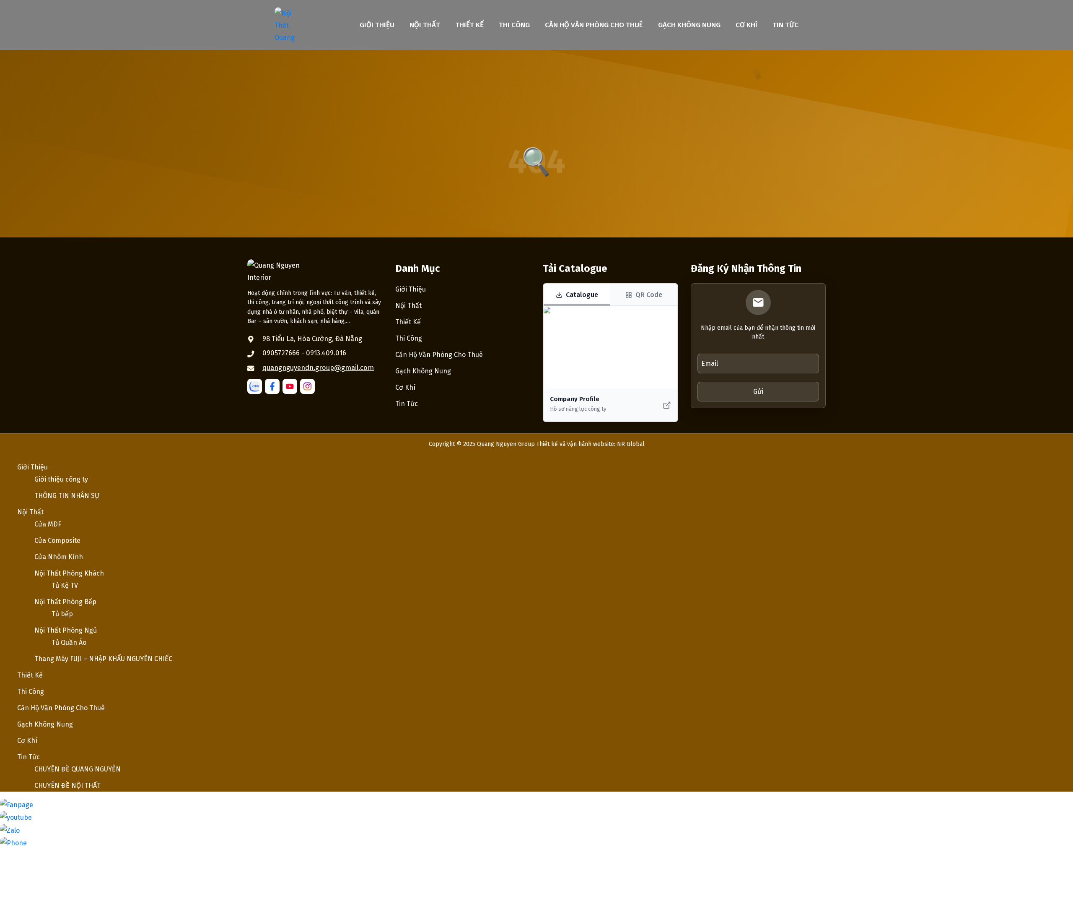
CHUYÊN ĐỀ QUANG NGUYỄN (77, 769)
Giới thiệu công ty (61, 479)
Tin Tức (785, 25)
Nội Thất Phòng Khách (69, 573)
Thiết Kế (469, 25)
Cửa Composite (57, 541)
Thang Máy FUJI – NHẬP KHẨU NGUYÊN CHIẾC (103, 659)
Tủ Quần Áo (69, 642)
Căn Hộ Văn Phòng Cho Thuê (594, 25)
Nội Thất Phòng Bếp (65, 602)
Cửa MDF (47, 524)
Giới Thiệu (377, 25)
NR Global (631, 444)
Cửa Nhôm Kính (58, 557)
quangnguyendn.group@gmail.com (318, 368)
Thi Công (514, 25)
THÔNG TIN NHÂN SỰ (66, 496)
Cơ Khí (746, 25)
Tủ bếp (62, 614)
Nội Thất (425, 25)
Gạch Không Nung (689, 25)
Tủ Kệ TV (65, 585)
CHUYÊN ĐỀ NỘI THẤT (67, 786)
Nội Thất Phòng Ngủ (65, 630)
